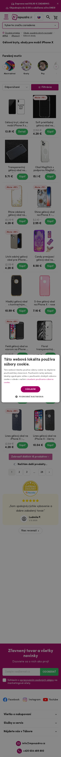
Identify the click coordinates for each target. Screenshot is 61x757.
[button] (30, 396)
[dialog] (31, 378)
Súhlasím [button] (30, 389)
